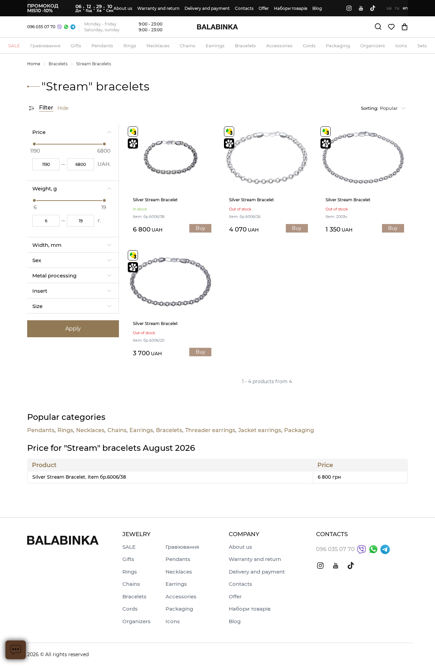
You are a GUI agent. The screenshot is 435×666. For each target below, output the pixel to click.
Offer (264, 8)
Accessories (181, 597)
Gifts (128, 559)
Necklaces (90, 430)
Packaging (299, 430)
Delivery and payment (207, 8)
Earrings (141, 430)
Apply (73, 328)
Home (33, 63)
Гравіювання (182, 547)
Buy (200, 228)
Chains (116, 430)
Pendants (40, 430)
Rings (65, 430)
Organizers (136, 622)
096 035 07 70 (41, 26)
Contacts (244, 8)
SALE (129, 547)
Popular (379, 108)
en (405, 8)
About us (123, 8)
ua (389, 8)
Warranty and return (158, 8)
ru (397, 8)
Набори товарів (290, 8)
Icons (173, 622)
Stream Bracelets (93, 63)
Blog (317, 8)
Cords (130, 609)
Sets (422, 45)
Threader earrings (210, 430)
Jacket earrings (259, 430)
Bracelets (58, 63)
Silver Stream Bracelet (155, 200)
